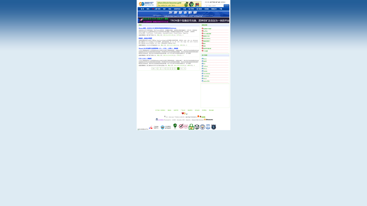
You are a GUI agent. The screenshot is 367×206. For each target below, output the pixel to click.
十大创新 (205, 51)
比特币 (205, 61)
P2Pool (205, 78)
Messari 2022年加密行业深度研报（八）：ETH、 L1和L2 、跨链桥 (158, 48)
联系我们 (223, 2)
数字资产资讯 (150, 35)
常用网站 (204, 110)
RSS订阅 (207, 2)
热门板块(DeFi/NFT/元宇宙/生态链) (155, 65)
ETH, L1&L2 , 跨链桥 (145, 58)
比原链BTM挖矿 (207, 28)
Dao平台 (205, 31)
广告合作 (183, 110)
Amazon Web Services (197, 120)
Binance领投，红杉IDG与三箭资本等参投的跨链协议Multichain (157, 28)
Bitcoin (205, 59)
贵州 (204, 43)
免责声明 (176, 110)
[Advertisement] (215, 96)
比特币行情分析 (207, 48)
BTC (204, 63)
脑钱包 (169, 110)
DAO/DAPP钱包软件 (152, 45)
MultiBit (205, 71)
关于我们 (157, 110)
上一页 (163, 68)
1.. (159, 68)
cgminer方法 (206, 81)
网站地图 (211, 110)
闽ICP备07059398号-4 (191, 117)
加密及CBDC (206, 36)
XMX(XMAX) (206, 38)
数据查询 (190, 110)
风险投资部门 (206, 41)
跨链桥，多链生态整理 (145, 38)
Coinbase (205, 66)
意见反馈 (197, 110)
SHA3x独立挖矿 (207, 33)
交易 (204, 46)
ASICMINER (206, 73)
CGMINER (206, 76)
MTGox (205, 68)
